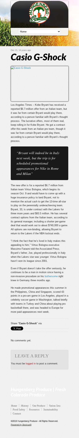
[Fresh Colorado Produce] (40, 25)
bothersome (51, 276)
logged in (31, 363)
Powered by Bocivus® (21, 424)
